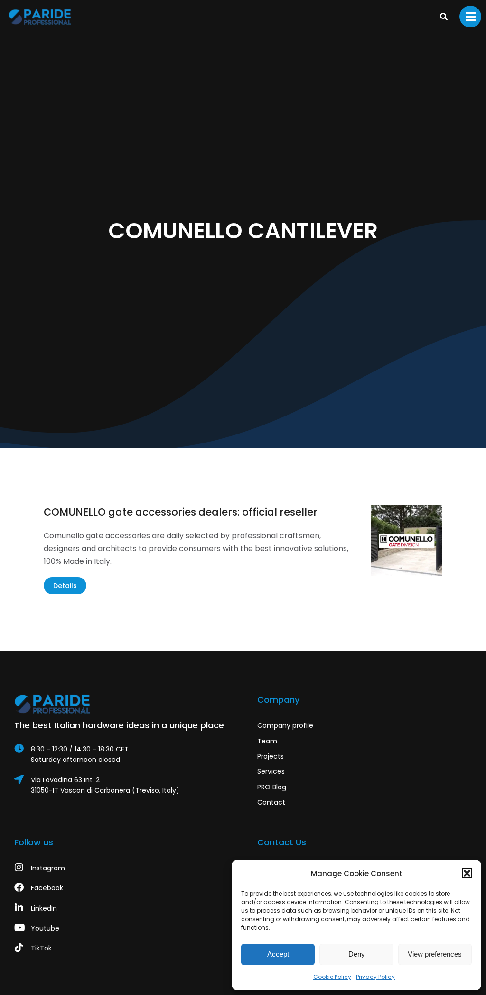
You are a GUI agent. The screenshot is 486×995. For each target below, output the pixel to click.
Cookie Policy (332, 977)
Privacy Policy (375, 977)
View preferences (435, 954)
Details (65, 585)
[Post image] (406, 540)
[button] (467, 873)
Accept (278, 954)
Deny (356, 954)
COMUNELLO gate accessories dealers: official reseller (181, 512)
